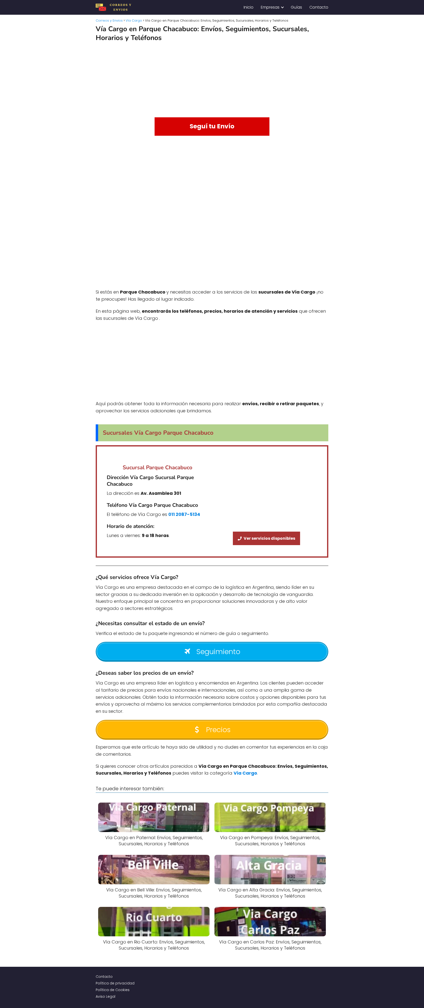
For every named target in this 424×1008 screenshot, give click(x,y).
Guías (296, 7)
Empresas (270, 7)
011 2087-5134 (184, 514)
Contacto (318, 7)
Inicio (248, 7)
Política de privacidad (115, 983)
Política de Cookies (113, 989)
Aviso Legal (105, 996)
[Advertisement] (212, 78)
